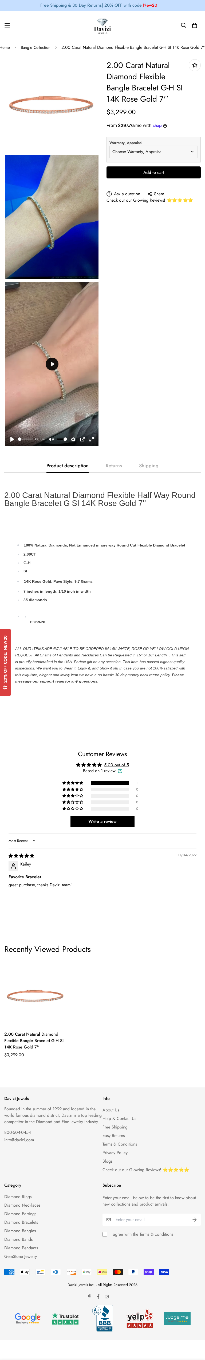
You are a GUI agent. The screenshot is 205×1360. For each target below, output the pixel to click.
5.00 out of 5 (116, 765)
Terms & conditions (156, 1234)
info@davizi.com (19, 1140)
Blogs (107, 1161)
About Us (110, 1110)
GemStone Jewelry (20, 1256)
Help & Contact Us (119, 1118)
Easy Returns (113, 1135)
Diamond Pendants (21, 1248)
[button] (73, 783)
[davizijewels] (102, 25)
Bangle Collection (35, 47)
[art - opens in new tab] (27, 1318)
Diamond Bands (18, 1239)
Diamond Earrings (20, 1214)
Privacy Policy (115, 1153)
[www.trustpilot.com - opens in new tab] (65, 1318)
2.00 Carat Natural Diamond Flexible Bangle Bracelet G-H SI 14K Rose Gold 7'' (34, 1040)
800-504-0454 (17, 1132)
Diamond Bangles (20, 1231)
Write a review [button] (102, 821)
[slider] (25, 439)
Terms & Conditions (119, 1144)
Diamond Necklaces (22, 1205)
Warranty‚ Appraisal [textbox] (126, 142)
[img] (21, 856)
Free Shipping (115, 1127)
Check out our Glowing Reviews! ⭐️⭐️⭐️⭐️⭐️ (150, 200)
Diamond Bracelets (21, 1222)
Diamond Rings (17, 1197)
